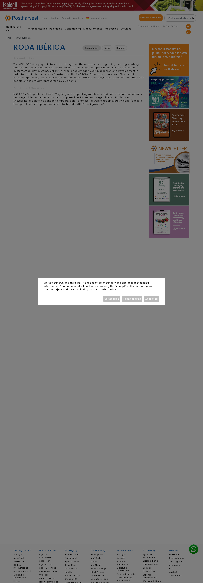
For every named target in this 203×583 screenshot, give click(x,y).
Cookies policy (107, 289)
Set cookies (112, 299)
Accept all (151, 299)
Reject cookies (132, 299)
